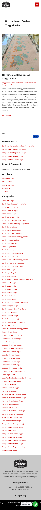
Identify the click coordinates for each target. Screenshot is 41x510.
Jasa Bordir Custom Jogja (11, 339)
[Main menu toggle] (37, 4)
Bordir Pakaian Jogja (9, 293)
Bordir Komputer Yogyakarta (12, 266)
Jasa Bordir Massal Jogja (11, 355)
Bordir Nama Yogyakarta (11, 289)
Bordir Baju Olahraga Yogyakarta (14, 204)
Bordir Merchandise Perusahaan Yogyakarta (18, 146)
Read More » (6, 115)
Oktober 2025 (7, 182)
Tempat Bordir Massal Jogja (12, 434)
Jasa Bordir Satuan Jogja (11, 362)
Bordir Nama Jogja (9, 286)
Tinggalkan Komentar (10, 83)
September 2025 (8, 185)
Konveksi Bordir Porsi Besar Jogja (14, 394)
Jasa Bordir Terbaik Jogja (11, 365)
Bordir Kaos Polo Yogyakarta (12, 253)
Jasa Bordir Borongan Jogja (12, 335)
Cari (3, 133)
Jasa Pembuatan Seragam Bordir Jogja (16, 378)
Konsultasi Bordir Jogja (10, 388)
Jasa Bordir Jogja (8, 342)
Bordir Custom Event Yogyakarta (14, 220)
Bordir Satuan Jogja (9, 299)
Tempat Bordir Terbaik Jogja (12, 156)
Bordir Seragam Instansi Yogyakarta (15, 303)
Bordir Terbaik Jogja (9, 312)
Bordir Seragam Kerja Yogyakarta (14, 309)
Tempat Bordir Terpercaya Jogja (14, 153)
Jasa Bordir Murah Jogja (11, 358)
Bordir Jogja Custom (9, 243)
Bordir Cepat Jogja (9, 214)
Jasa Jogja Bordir (8, 375)
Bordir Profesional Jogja (10, 296)
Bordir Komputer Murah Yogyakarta (15, 260)
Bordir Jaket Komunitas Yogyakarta (16, 77)
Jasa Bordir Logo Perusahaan (12, 348)
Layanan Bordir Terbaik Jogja (12, 414)
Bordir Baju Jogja (8, 201)
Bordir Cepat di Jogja (10, 211)
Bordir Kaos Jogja (8, 250)
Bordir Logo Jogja (8, 270)
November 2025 (8, 179)
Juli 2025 (5, 192)
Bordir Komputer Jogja (10, 257)
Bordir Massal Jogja (9, 276)
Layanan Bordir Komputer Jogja (13, 411)
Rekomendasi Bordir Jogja (11, 421)
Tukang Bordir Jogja (9, 450)
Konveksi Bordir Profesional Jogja (14, 398)
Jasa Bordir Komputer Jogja (12, 345)
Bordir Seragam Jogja (10, 306)
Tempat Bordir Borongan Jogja (13, 424)
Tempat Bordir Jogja (9, 431)
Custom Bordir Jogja (9, 332)
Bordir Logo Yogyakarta (10, 273)
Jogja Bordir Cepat (9, 385)
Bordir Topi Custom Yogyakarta (13, 322)
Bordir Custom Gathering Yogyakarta (15, 224)
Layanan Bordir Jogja (9, 407)
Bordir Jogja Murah (9, 247)
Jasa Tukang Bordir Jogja (11, 381)
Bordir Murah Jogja (9, 283)
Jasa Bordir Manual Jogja (11, 352)
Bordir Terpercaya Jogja (11, 319)
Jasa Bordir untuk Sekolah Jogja (13, 371)
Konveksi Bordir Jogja (9, 391)
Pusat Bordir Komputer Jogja (12, 417)
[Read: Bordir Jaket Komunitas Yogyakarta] (20, 53)
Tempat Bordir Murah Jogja (12, 437)
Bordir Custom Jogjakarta (11, 230)
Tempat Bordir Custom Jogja (12, 160)
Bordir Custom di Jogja (10, 217)
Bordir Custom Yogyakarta (11, 233)
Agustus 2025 (7, 188)
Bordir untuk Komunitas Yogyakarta (15, 329)
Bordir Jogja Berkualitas (10, 240)
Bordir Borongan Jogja (10, 207)
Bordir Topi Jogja (8, 325)
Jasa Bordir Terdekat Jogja (12, 368)
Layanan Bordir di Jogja (10, 404)
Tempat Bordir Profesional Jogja (14, 149)
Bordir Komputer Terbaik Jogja (13, 263)
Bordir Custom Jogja (9, 227)
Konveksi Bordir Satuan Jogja (12, 401)
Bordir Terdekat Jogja (10, 316)
